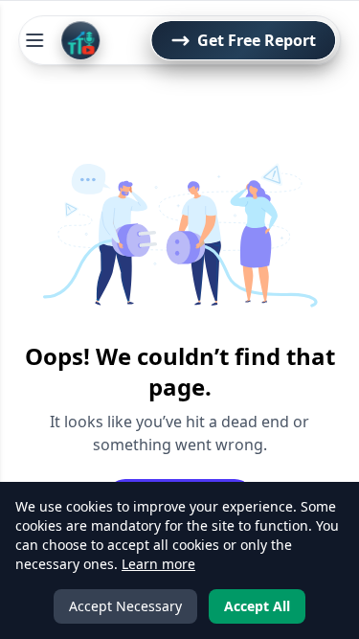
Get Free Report (256, 40)
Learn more (158, 564)
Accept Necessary (125, 606)
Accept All (257, 606)
